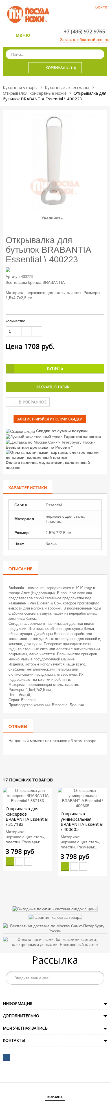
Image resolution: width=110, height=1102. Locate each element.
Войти (101, 7)
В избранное (33, 402)
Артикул (13, 277)
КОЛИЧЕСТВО (15, 321)
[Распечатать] (30, 763)
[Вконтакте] (6, 1057)
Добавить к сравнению (28, 861)
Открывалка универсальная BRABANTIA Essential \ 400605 (82, 821)
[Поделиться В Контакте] (6, 763)
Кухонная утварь (20, 87)
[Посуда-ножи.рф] (28, 14)
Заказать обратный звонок (84, 39)
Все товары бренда (23, 282)
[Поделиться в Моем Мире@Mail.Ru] (15, 763)
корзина (55, 1097)
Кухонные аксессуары (67, 87)
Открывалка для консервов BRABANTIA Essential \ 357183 (27, 816)
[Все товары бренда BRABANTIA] (55, 269)
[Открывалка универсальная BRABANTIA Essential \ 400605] (82, 798)
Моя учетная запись (25, 1028)
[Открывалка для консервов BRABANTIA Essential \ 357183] (27, 795)
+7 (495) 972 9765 (84, 31)
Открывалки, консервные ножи (34, 93)
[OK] (97, 978)
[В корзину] (10, 861)
